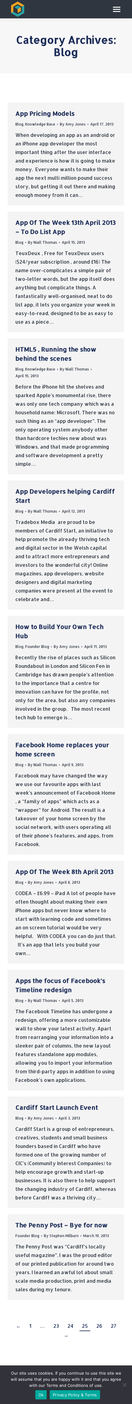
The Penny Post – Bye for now (61, 1225)
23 (56, 1326)
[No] (124, 1385)
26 (99, 1326)
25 (85, 1326)
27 (113, 1326)
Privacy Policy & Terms (75, 1394)
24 (70, 1326)
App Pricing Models (45, 113)
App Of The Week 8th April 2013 (64, 871)
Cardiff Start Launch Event (56, 1107)
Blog (19, 124)
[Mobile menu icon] (117, 9)
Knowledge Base (40, 124)
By (73, 124)
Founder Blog (37, 646)
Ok (41, 1394)
